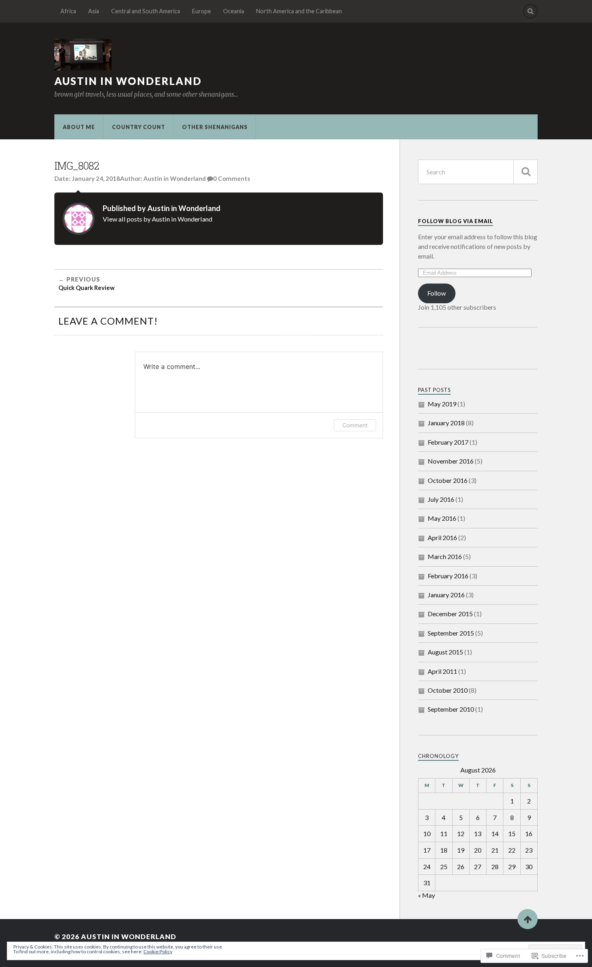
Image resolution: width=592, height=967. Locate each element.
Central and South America (145, 11)
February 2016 (448, 576)
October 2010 (448, 690)
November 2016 (451, 461)
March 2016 (445, 556)
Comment (355, 425)
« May (426, 895)
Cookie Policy (157, 951)
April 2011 (442, 671)
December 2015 (450, 613)
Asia (93, 11)
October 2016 (448, 480)
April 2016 (442, 537)
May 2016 (442, 518)
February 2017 (448, 442)
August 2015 (445, 652)
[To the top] (527, 919)
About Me (79, 127)
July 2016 (441, 499)
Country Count (138, 127)
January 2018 (446, 423)
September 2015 (451, 633)
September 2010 (451, 709)
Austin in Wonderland (128, 81)
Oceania (233, 11)
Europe (201, 11)
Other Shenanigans (215, 127)
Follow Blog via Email (455, 221)
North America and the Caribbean (299, 11)
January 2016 (446, 594)
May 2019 (442, 404)
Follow (436, 293)
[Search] (530, 11)
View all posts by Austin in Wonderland (157, 219)
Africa (68, 11)
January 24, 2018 (96, 178)
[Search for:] (478, 171)
